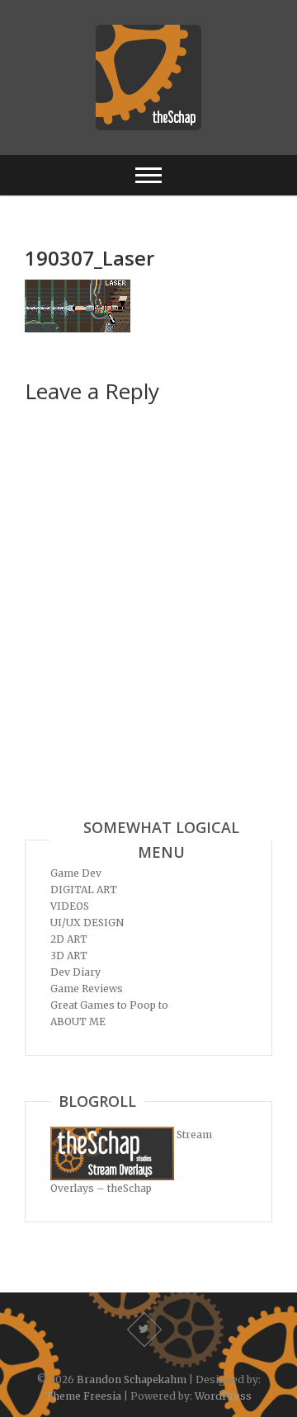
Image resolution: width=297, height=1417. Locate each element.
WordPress (223, 1396)
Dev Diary (75, 972)
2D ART (68, 939)
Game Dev (75, 873)
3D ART (68, 955)
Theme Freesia (83, 1396)
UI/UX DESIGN (87, 922)
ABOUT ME (78, 1021)
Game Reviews (86, 988)
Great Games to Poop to (109, 1005)
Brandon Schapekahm (131, 1379)
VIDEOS (69, 906)
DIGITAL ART (83, 889)
